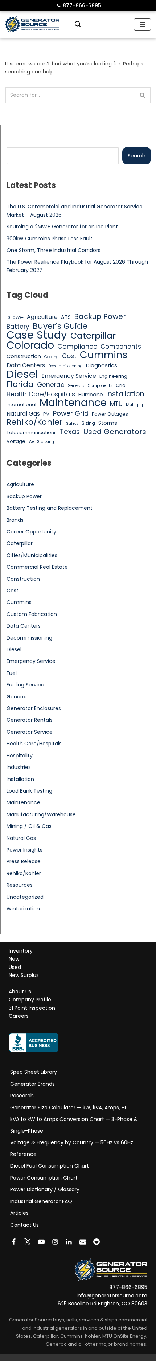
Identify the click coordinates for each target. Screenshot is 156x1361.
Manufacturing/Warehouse (41, 814)
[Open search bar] (78, 24)
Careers (19, 1016)
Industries (19, 767)
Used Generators (114, 432)
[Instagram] (55, 1242)
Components (120, 347)
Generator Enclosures (34, 708)
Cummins (104, 355)
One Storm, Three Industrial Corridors (53, 250)
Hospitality (20, 755)
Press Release (24, 861)
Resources (20, 885)
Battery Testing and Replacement (50, 508)
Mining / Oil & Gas (29, 826)
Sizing (88, 423)
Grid (121, 385)
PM (46, 414)
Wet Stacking (41, 441)
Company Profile (30, 1000)
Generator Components (90, 385)
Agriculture (42, 317)
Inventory (21, 950)
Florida (20, 384)
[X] (27, 1242)
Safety (72, 423)
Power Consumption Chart (44, 1177)
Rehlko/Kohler (35, 422)
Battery (18, 327)
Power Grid (71, 413)
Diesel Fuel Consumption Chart (49, 1165)
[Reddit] (96, 1242)
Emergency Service (68, 376)
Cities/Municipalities (32, 555)
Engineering (113, 376)
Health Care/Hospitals (41, 394)
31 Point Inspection (32, 1008)
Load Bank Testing (29, 790)
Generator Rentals (30, 720)
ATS (66, 317)
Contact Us (24, 1225)
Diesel (22, 374)
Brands (15, 520)
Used (15, 967)
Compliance (77, 347)
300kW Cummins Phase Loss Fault (50, 238)
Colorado (30, 345)
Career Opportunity (31, 531)
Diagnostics (101, 365)
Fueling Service (25, 684)
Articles (19, 1213)
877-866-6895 (78, 5)
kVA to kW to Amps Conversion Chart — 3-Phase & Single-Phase (74, 1125)
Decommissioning (65, 366)
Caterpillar (93, 336)
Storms (107, 423)
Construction (24, 356)
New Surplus (24, 975)
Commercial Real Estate (37, 567)
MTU (116, 404)
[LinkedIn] (69, 1242)
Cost (69, 356)
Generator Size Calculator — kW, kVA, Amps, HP (69, 1107)
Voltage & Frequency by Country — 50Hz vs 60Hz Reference (71, 1148)
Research (22, 1095)
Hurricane (90, 394)
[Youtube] (41, 1242)
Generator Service (30, 732)
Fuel (12, 673)
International (21, 404)
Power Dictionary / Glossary (44, 1189)
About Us (20, 991)
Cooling (51, 357)
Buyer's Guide (60, 326)
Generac (51, 385)
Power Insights (24, 849)
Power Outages (110, 414)
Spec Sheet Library (33, 1072)
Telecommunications (32, 432)
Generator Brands (32, 1084)
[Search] (143, 95)
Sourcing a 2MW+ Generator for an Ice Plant (62, 226)
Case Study (37, 335)
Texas (70, 432)
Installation (125, 394)
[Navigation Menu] (142, 24)
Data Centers (26, 365)
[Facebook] (14, 1242)
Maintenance (73, 403)
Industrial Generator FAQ (41, 1201)
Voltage (16, 441)
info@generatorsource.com (112, 1295)
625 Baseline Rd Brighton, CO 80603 (102, 1304)
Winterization (23, 908)
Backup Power (100, 316)
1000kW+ (15, 317)
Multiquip (135, 405)
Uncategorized (25, 897)
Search (136, 155)
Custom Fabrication (32, 614)
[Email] (83, 1242)
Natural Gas (23, 413)
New (14, 959)
